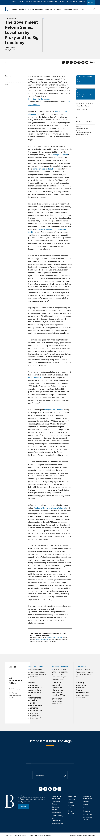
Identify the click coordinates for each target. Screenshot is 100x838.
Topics (82, 9)
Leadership (71, 799)
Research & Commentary (49, 1)
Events (22, 1)
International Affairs (19, 9)
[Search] (94, 9)
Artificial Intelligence (35, 9)
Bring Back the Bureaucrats (39, 99)
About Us (82, 1)
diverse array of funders (54, 637)
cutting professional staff (43, 169)
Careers (70, 802)
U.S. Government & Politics (85, 122)
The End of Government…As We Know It (50, 508)
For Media (74, 1)
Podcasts (86, 811)
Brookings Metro (57, 823)
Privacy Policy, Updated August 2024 (16, 835)
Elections (57, 9)
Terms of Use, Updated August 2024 (40, 835)
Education (48, 9)
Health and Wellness (70, 9)
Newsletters (64, 1)
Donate (91, 2)
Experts (15, 1)
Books (85, 808)
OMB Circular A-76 (36, 378)
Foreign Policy (56, 812)
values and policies (42, 639)
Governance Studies (82, 128)
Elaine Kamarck (10, 48)
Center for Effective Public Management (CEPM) (84, 133)
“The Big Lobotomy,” (59, 155)
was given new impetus (53, 410)
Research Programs (33, 1)
